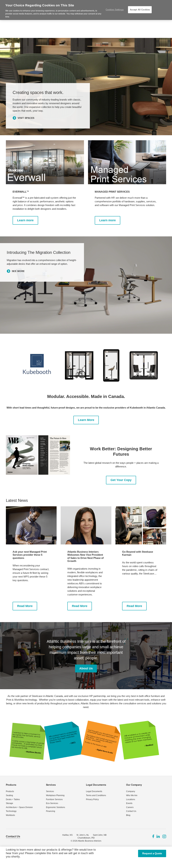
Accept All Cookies (140, 9)
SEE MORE (18, 271)
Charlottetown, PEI (86, 838)
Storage (9, 803)
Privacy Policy (92, 799)
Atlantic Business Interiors (89, 841)
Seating (9, 795)
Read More (25, 606)
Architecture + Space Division (19, 807)
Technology (11, 811)
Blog (128, 815)
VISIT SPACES (26, 118)
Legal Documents (96, 784)
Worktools (10, 815)
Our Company (134, 784)
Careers (130, 807)
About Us (86, 668)
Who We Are (131, 795)
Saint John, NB (99, 835)
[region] (86, 10)
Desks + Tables (13, 799)
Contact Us (131, 811)
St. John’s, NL (82, 835)
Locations (130, 799)
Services (51, 784)
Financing (50, 811)
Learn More (86, 420)
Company (130, 791)
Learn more (25, 220)
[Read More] (31, 525)
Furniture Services (54, 799)
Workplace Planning (55, 795)
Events (129, 803)
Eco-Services (52, 803)
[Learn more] (45, 162)
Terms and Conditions (96, 795)
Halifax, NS (67, 835)
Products (11, 784)
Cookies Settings (115, 9)
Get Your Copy (121, 480)
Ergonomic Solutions (55, 807)
